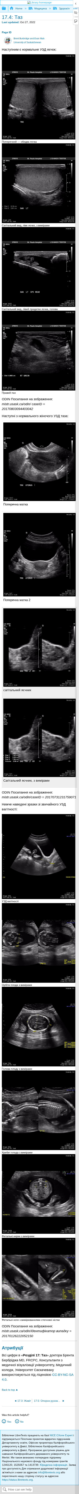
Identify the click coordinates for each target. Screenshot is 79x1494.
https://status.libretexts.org (17, 1479)
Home (19, 8)
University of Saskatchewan (27, 42)
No (21, 1421)
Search (4, 1490)
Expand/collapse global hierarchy (6, 8)
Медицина (41, 8)
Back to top (8, 1389)
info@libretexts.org (49, 1472)
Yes (9, 1421)
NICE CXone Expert (61, 1435)
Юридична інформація (53, 1464)
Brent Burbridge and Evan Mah (29, 38)
